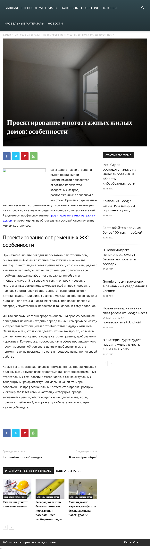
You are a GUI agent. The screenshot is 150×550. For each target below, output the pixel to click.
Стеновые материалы (39, 8)
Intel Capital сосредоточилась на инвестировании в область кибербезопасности (119, 174)
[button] (142, 8)
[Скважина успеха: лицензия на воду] (17, 489)
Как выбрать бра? (83, 457)
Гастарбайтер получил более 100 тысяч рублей (122, 230)
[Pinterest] (25, 156)
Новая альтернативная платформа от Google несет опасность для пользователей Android (125, 315)
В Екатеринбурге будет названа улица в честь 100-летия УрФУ (122, 344)
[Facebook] (7, 156)
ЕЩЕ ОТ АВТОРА (68, 470)
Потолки (109, 8)
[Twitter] (16, 156)
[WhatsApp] (34, 156)
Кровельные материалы (24, 23)
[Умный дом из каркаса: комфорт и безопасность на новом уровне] (83, 489)
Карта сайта (131, 542)
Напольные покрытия (79, 8)
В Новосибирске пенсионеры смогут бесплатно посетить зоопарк (119, 257)
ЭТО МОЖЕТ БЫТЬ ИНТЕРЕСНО (28, 470)
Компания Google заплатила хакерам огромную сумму (119, 205)
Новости (55, 23)
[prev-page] (5, 527)
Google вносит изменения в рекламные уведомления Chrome (125, 286)
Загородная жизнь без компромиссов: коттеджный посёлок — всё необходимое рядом (49, 510)
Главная (11, 8)
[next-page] (11, 527)
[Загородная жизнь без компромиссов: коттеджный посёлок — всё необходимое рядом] (50, 489)
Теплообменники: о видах (22, 457)
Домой (7, 34)
